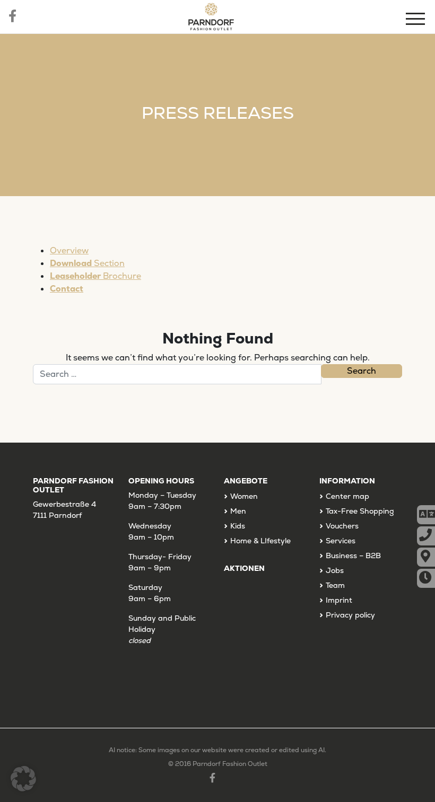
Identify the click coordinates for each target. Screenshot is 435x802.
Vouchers (342, 526)
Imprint (339, 600)
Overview (69, 250)
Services (340, 540)
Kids (237, 526)
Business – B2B (353, 555)
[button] (23, 778)
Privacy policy (350, 615)
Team (335, 585)
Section (87, 263)
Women (244, 496)
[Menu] (416, 20)
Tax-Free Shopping (360, 511)
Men (238, 511)
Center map (347, 496)
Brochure (95, 275)
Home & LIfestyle (260, 540)
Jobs (335, 570)
